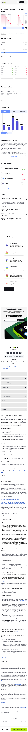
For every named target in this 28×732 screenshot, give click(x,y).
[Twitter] (7, 353)
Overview (3, 33)
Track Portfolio (14, 361)
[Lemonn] (14, 347)
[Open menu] (25, 2)
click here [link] (3, 702)
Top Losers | (17, 366)
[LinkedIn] (20, 353)
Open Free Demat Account (19, 729)
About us (3, 361)
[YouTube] (17, 353)
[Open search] (18, 2)
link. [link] (17, 631)
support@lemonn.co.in (9, 515)
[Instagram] (11, 353)
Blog (8, 361)
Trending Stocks (4, 368)
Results (10, 33)
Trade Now (21, 2)
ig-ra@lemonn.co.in (7, 646)
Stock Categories (10, 237)
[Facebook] (14, 353)
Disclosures (14, 363)
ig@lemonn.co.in (4, 584)
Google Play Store (17, 470)
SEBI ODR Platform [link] (20, 693)
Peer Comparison (19, 33)
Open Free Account (21, 320)
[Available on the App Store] (10, 316)
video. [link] (4, 581)
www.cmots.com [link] (22, 707)
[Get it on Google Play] (18, 316)
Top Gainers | (12, 366)
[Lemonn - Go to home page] (4, 2)
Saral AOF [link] (4, 658)
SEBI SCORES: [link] (18, 684)
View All (9, 289)
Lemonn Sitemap (23, 361)
